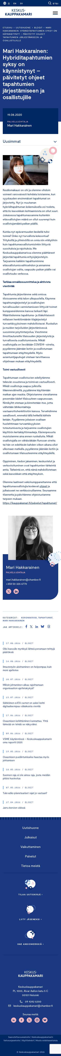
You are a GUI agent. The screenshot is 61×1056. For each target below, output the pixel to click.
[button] (53, 3)
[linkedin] (36, 627)
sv (21, 3)
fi (9, 3)
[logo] (18, 12)
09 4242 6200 (33, 1001)
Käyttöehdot (28, 1040)
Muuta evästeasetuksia (47, 1040)
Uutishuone (23, 27)
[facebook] (26, 627)
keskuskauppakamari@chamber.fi (33, 1005)
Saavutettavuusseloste (19, 1037)
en (14, 3)
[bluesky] (42, 627)
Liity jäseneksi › (30, 919)
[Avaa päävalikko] (55, 12)
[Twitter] (8, 591)
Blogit (38, 27)
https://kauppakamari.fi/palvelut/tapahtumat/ (30, 502)
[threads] (49, 627)
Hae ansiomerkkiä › (30, 944)
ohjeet (43, 486)
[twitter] (31, 627)
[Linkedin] (16, 591)
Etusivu (7, 27)
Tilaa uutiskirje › (30, 894)
